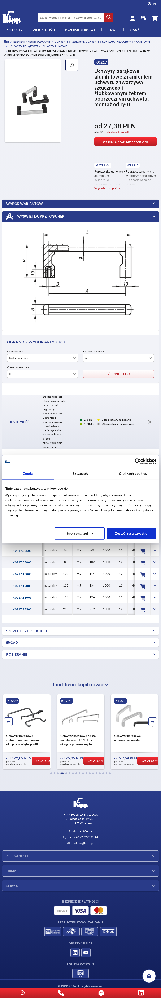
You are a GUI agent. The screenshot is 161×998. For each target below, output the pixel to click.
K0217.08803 (22, 562)
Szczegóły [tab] (81, 473)
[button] (51, 773)
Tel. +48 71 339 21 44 (83, 837)
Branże (135, 29)
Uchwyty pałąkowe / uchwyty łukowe (37, 46)
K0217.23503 (22, 609)
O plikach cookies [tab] (133, 473)
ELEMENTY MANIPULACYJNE (31, 41)
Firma (11, 871)
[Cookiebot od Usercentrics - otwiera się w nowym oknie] (137, 461)
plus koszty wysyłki (118, 131)
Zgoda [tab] (28, 473)
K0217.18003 (22, 597)
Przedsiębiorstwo (80, 29)
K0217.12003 (22, 586)
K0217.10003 (22, 574)
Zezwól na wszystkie (131, 533)
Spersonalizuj (77, 533)
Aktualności (17, 856)
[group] (54, 731)
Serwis (12, 885)
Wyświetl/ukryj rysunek (40, 216)
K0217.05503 (22, 550)
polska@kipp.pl (83, 843)
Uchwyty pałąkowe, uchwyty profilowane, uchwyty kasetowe (102, 41)
